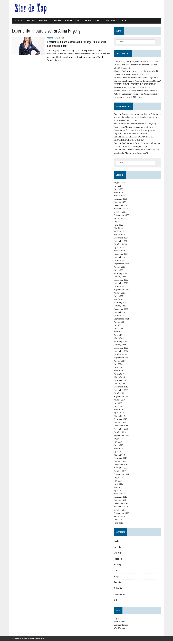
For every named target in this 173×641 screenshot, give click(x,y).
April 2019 (119, 412)
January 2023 (120, 276)
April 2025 (119, 231)
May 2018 (118, 448)
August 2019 (120, 399)
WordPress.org (120, 628)
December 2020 (121, 347)
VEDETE (123, 20)
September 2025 (121, 215)
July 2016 (118, 519)
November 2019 (121, 390)
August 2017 (120, 477)
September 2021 (121, 318)
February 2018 (120, 458)
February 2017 (120, 496)
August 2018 (120, 438)
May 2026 (118, 192)
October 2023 (120, 260)
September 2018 (121, 435)
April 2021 (119, 335)
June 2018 (118, 445)
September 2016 (121, 513)
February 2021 (120, 341)
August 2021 (120, 321)
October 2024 (120, 244)
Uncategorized (119, 594)
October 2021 (120, 315)
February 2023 (120, 273)
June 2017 (118, 484)
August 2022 (120, 292)
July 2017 (118, 480)
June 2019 (118, 406)
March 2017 (119, 493)
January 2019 (120, 422)
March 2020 (119, 377)
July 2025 (118, 221)
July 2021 (118, 325)
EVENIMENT (43, 20)
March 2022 (119, 299)
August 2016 (120, 516)
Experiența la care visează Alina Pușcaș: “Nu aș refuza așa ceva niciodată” (76, 43)
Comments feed (121, 624)
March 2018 (119, 454)
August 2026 (120, 182)
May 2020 (118, 370)
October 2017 (120, 471)
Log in (117, 618)
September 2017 (121, 474)
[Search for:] (135, 41)
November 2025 (121, 208)
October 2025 (120, 211)
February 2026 (120, 198)
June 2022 (118, 296)
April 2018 (119, 451)
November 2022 (121, 283)
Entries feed (119, 621)
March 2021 (119, 338)
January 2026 (120, 202)
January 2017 (120, 500)
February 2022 (120, 302)
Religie (88, 20)
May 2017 (118, 487)
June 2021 (118, 328)
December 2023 (121, 254)
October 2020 (120, 354)
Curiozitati (30, 20)
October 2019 (120, 393)
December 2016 (121, 503)
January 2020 (120, 383)
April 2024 (119, 247)
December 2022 (121, 279)
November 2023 (121, 257)
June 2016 (118, 522)
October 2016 (120, 509)
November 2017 (121, 467)
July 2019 (118, 403)
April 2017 (119, 490)
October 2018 (120, 432)
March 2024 (119, 250)
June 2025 (118, 224)
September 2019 (121, 396)
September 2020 (121, 357)
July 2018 (118, 441)
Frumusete (56, 20)
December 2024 (121, 237)
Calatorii (18, 20)
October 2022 (120, 286)
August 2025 (120, 218)
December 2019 (121, 386)
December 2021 (121, 309)
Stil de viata (111, 20)
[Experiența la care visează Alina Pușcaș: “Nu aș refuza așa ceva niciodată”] (28, 53)
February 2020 (120, 380)
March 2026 (119, 195)
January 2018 (120, 461)
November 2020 (121, 351)
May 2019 (118, 409)
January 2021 (120, 344)
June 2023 (118, 270)
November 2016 (121, 506)
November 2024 (121, 241)
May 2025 (118, 228)
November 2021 (121, 312)
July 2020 (118, 364)
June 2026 (118, 189)
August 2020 (120, 360)
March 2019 (119, 416)
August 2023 (120, 266)
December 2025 (121, 205)
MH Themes (41, 638)
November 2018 (121, 428)
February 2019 (120, 419)
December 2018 (121, 425)
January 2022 (120, 305)
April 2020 (119, 373)
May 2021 (118, 331)
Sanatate (98, 20)
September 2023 (121, 263)
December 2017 (121, 464)
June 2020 (118, 367)
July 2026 (118, 185)
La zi (79, 20)
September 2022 (121, 289)
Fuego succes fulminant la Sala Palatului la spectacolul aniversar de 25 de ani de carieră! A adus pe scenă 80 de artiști (137, 117)
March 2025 (119, 234)
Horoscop (69, 20)
